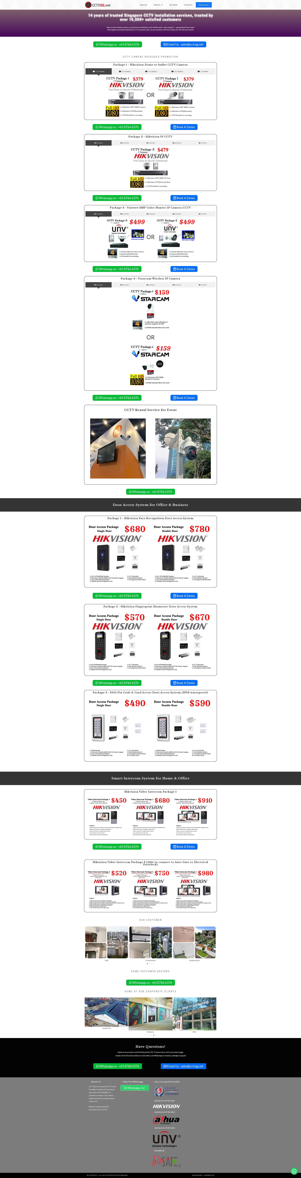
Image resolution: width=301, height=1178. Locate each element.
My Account (197, 1175)
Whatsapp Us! (136, 1087)
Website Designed (96, 1107)
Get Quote (173, 5)
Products (157, 5)
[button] (87, 943)
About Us (143, 5)
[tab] (98, 71)
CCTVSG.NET (123, 1175)
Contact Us (188, 5)
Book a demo (203, 5)
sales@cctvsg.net (179, 1055)
